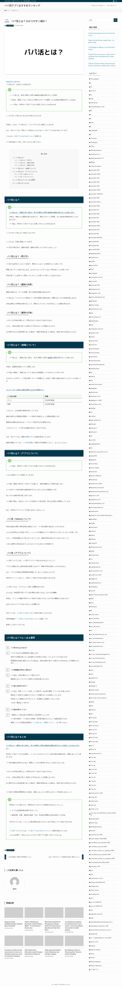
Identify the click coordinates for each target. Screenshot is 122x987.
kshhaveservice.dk (96, 547)
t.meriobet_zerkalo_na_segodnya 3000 (102, 850)
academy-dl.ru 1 (95, 154)
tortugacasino (94, 886)
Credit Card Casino (96, 384)
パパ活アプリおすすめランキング (22, 5)
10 (91, 87)
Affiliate (92, 162)
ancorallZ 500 (94, 233)
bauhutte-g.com (95, 289)
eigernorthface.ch (95, 420)
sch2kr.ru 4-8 (94, 809)
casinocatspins (94, 348)
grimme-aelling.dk (95, 475)
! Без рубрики (94, 79)
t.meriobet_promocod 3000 (98, 846)
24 (91, 110)
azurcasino (93, 281)
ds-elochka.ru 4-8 (95, 404)
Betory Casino (94, 305)
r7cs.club (93, 757)
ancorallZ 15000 (95, 190)
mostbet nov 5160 (95, 575)
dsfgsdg (92, 408)
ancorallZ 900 (94, 245)
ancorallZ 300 (94, 217)
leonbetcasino (94, 555)
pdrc (91, 714)
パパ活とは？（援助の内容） (26, 163)
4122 (92, 122)
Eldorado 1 (93, 428)
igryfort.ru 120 (94, 495)
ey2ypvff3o (93, 456)
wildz (91, 918)
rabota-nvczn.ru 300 (96, 793)
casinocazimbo (94, 352)
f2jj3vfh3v (93, 460)
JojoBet (92, 523)
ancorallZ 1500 (95, 186)
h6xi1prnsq (93, 479)
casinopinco (94, 356)
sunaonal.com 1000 (96, 834)
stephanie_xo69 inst (13, 82)
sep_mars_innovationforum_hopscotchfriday (103, 814)
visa (91, 910)
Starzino (92, 830)
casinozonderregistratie (97, 364)
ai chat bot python (95, 166)
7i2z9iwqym (94, 142)
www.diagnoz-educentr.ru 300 (99, 926)
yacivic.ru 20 (94, 942)
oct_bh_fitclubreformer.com (98, 634)
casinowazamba (95, 360)
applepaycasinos (95, 253)
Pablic (92, 702)
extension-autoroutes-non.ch (99, 452)
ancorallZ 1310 (95, 178)
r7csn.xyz (93, 789)
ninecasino (93, 606)
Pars (91, 706)
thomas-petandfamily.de (97, 882)
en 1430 (92, 440)
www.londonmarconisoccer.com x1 (100, 930)
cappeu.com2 (94, 333)
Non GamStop (94, 618)
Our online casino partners (98, 698)
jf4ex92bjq (93, 519)
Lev (91, 559)
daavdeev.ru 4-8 (95, 396)
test (91, 870)
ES (91, 448)
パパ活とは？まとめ (22, 183)
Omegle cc (93, 686)
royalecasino (94, 801)
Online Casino (94, 690)
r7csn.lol (93, 777)
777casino (93, 138)
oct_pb (92, 650)
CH (91, 372)
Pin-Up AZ (93, 717)
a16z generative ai (96, 150)
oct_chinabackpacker (96, 638)
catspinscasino (94, 368)
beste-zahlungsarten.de (97, 297)
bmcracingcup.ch (95, 317)
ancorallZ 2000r (95, 206)
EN (91, 436)
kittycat (92, 535)
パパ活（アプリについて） (26, 177)
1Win (92, 99)
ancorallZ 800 (94, 241)
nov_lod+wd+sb (95, 626)
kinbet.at (93, 531)
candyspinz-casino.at (96, 329)
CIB (91, 380)
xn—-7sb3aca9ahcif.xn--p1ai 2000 (100, 938)
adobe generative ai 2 (97, 158)
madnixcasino (94, 563)
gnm (14, 889)
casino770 (93, 344)
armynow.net (94, 257)
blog (91, 313)
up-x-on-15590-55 (95, 902)
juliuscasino (93, 527)
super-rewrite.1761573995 (98, 838)
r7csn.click (93, 769)
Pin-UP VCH (94, 737)
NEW (92, 598)
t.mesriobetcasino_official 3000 (99, 862)
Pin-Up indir (94, 721)
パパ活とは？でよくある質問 (25, 180)
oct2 (91, 670)
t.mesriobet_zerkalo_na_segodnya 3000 (102, 858)
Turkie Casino (94, 890)
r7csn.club (93, 773)
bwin (91, 325)
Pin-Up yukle (94, 741)
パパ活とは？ (19, 157)
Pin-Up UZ (93, 733)
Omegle (92, 682)
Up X (91, 898)
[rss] (113, 1)
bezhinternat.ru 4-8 (96, 309)
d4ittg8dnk (93, 388)
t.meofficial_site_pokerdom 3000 (100, 842)
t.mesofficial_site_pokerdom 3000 (100, 854)
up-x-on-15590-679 (96, 906)
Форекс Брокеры (95, 961)
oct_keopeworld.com (96, 646)
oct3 (91, 674)
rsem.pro (93, 805)
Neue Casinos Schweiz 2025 (99, 594)
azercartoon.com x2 (96, 277)
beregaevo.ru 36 (95, 293)
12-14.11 (93, 90)
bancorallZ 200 (95, 285)
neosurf (92, 590)
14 (91, 94)
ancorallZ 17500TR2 (96, 194)
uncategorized (94, 894)
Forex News (94, 463)
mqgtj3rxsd (93, 579)
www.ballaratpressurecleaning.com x (101, 922)
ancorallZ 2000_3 (95, 202)
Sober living (94, 822)
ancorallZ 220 (94, 210)
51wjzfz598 (93, 130)
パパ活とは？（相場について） (26, 168)
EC (91, 412)
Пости (92, 953)
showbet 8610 (94, 819)
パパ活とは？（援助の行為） (26, 165)
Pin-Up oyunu (94, 725)
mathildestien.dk (95, 567)
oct (91, 630)
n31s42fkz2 (93, 587)
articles (92, 261)
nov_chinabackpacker (97, 622)
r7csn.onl (93, 781)
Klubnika (93, 539)
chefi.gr (92, 376)
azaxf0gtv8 (93, 273)
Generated (93, 471)
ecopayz (93, 416)
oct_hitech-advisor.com (97, 642)
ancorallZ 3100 (95, 229)
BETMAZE (93, 301)
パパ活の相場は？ (29, 442)
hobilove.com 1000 (96, 483)
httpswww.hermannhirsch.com (99, 491)
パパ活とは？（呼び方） (25, 160)
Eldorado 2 (93, 432)
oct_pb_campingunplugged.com (100, 654)
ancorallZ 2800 (95, 214)
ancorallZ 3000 (95, 221)
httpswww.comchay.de (97, 487)
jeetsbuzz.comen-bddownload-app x (101, 515)
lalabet (92, 551)
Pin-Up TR (93, 729)
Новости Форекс (95, 949)
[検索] (116, 1)
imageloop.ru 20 (95, 499)
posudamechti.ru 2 (96, 753)
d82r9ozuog (94, 392)
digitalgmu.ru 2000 (96, 400)
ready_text (93, 797)
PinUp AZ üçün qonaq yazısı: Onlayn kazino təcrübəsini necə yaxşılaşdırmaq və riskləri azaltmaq (101, 56)
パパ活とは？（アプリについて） (26, 171)
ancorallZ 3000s (95, 225)
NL (91, 610)
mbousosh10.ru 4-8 (96, 571)
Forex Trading (94, 468)
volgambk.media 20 (96, 914)
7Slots (92, 146)
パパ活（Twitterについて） (26, 174)
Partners (93, 710)
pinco (92, 745)
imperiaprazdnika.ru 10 (97, 503)
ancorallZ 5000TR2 (96, 237)
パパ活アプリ (10, 25)
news (92, 602)
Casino (92, 337)
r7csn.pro (93, 785)
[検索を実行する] (115, 20)
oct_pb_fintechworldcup (97, 658)
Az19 (92, 269)
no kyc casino (94, 614)
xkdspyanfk (93, 934)
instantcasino (94, 511)
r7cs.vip (92, 765)
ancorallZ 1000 (95, 170)
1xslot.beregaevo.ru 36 (97, 106)
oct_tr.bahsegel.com (96, 666)
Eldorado (93, 424)
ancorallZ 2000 (95, 198)
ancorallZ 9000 (95, 249)
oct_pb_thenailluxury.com (98, 662)
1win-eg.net (94, 102)
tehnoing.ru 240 (95, 866)
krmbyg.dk (93, 543)
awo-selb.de (94, 265)
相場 (27, 437)
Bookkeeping (94, 321)
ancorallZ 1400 (95, 182)
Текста (92, 957)
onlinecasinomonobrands (98, 694)
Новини (92, 946)
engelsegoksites (95, 444)
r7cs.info (93, 761)
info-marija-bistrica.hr (96, 507)
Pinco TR (93, 749)
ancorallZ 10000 (95, 174)
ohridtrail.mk (94, 678)
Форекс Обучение (96, 965)
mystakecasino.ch (95, 583)
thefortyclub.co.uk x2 (96, 878)
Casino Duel (94, 341)
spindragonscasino (96, 826)
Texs (91, 874)
